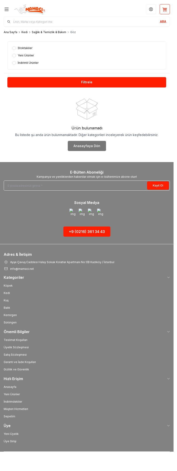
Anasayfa (10, 387)
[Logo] (36, 9)
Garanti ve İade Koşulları (20, 362)
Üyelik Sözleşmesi (16, 347)
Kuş (6, 300)
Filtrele (86, 82)
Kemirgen (10, 315)
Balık (7, 307)
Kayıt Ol (158, 185)
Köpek (8, 285)
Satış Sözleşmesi (15, 354)
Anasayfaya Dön (87, 146)
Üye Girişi (10, 441)
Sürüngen (10, 322)
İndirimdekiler (13, 401)
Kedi (24, 32)
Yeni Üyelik (11, 434)
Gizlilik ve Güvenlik (16, 369)
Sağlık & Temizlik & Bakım (49, 32)
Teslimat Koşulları (15, 340)
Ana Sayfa (10, 32)
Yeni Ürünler (12, 394)
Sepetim (9, 416)
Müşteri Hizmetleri (16, 409)
